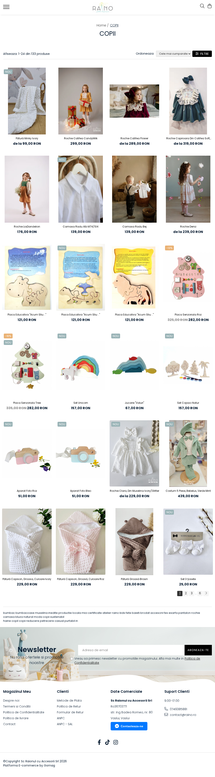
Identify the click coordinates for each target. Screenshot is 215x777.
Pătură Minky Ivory (27, 138)
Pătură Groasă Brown (134, 579)
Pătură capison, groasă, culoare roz (80, 579)
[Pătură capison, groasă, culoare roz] (80, 541)
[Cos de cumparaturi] (209, 6)
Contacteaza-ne (132, 726)
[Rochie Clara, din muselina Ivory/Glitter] (134, 453)
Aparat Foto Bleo (80, 491)
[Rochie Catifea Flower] (134, 101)
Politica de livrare (16, 718)
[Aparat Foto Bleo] (80, 453)
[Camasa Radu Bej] (134, 189)
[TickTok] (107, 742)
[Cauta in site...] (202, 6)
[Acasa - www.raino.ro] (107, 7)
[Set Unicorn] (80, 365)
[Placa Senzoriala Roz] (188, 277)
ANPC (61, 718)
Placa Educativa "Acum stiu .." (27, 314)
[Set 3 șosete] (188, 541)
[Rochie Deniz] (188, 189)
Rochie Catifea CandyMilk (80, 138)
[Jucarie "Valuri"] (134, 365)
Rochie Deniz (188, 226)
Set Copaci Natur (188, 403)
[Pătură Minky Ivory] (27, 101)
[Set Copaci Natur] (188, 365)
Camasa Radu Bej (134, 226)
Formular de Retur (70, 712)
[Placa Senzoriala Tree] (27, 365)
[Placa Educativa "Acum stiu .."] (27, 277)
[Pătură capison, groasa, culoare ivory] (27, 541)
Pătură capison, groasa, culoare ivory (27, 579)
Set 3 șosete (188, 579)
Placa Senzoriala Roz (188, 314)
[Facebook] (99, 742)
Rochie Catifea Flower (134, 138)
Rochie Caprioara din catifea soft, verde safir (188, 138)
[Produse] (6, 8)
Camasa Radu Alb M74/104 (80, 226)
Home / (103, 25)
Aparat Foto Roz (27, 491)
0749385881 (178, 709)
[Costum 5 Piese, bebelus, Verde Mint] (188, 453)
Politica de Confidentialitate (23, 712)
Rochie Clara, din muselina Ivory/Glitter (134, 491)
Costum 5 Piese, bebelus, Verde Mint (188, 491)
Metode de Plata (69, 700)
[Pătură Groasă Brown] (134, 541)
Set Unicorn (80, 403)
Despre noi (11, 700)
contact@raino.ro (182, 715)
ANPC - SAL (65, 724)
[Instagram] (115, 742)
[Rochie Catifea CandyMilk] (80, 101)
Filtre (204, 54)
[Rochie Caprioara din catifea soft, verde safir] (188, 101)
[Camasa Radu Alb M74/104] (80, 189)
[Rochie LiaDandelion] (27, 189)
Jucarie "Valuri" (134, 403)
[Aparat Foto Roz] (27, 453)
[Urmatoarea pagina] (206, 593)
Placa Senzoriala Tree (27, 403)
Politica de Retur (69, 706)
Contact (9, 724)
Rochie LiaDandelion (27, 226)
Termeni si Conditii (16, 706)
